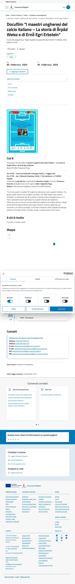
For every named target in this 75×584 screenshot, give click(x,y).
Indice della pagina (13, 79)
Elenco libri (58, 527)
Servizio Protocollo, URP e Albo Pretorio (12, 558)
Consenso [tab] (13, 279)
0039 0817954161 (22, 341)
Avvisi (57, 499)
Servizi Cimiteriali (44, 509)
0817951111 (10, 568)
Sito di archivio (9, 577)
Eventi (57, 524)
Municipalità (9, 502)
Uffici (7, 504)
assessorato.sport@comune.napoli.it (27, 346)
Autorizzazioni (26, 502)
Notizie (57, 497)
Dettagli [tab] (37, 279)
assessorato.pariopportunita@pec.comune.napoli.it (30, 354)
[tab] (36, 424)
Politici (8, 509)
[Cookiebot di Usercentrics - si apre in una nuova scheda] (65, 273)
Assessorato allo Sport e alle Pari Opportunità (26, 338)
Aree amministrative (12, 497)
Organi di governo (11, 499)
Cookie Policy (43, 543)
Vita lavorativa (43, 511)
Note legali (42, 548)
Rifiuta (14, 309)
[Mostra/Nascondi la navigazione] (7, 7)
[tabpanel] (21, 404)
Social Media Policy (44, 545)
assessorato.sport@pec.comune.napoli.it (27, 351)
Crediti (17, 577)
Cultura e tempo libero (29, 504)
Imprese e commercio (45, 502)
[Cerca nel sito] (68, 7)
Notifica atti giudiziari (45, 550)
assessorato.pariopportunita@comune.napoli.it (30, 348)
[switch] (28, 301)
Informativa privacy (45, 541)
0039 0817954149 (22, 343)
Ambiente (25, 497)
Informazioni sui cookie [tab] (62, 279)
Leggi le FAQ (26, 536)
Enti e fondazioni (11, 507)
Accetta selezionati (37, 309)
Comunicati (58, 502)
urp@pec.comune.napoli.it (14, 564)
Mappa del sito (25, 577)
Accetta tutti (61, 309)
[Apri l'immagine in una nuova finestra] (37, 131)
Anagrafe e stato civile (29, 499)
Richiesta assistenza (28, 548)
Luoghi (57, 522)
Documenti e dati (11, 516)
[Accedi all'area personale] (68, 1)
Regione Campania (11, 2)
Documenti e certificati (29, 507)
